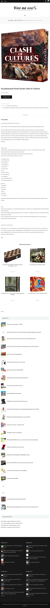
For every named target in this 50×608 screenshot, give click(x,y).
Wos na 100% (25, 7)
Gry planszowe (9, 105)
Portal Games (15, 105)
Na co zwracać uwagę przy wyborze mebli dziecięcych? (12, 523)
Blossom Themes (37, 604)
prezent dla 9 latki (29, 107)
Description (25, 115)
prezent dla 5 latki (22, 107)
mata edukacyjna (6, 107)
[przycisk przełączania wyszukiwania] (45, 1)
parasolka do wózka (14, 107)
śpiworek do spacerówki (43, 107)
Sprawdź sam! (6, 97)
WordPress (25, 605)
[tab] (25, 115)
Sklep (2, 1)
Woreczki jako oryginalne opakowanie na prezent (10, 521)
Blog (5, 1)
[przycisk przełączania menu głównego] (25, 15)
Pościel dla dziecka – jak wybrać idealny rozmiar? (10, 525)
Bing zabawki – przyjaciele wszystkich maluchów (10, 527)
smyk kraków (35, 107)
